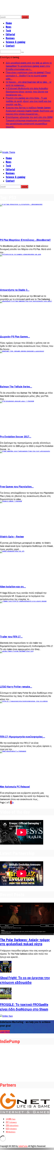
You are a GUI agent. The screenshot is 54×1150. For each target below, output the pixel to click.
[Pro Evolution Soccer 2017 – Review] (27, 416)
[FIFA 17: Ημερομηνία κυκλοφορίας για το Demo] (27, 716)
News (8, 27)
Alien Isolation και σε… (13, 586)
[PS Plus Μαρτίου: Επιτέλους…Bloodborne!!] (27, 219)
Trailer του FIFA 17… (11, 636)
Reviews (10, 38)
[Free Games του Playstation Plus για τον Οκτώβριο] (27, 466)
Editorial (10, 34)
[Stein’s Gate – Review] (27, 516)
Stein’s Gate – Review (12, 536)
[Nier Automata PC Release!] (27, 766)
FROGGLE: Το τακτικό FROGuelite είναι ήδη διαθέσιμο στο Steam (24, 1006)
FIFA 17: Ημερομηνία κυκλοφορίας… (22, 736)
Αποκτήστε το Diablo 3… (14, 290)
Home (9, 23)
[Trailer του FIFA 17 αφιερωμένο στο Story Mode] (27, 616)
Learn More (5, 1031)
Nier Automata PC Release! (15, 786)
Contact (10, 46)
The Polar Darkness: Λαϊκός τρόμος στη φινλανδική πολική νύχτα (25, 942)
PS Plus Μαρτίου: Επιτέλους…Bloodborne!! (25, 240)
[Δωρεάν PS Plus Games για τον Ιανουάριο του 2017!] (27, 316)
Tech (8, 30)
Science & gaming (15, 42)
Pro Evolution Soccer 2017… (15, 436)
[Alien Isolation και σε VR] (27, 566)
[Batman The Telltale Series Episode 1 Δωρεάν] (27, 366)
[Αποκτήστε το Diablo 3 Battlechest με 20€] (27, 269)
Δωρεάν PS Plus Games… (15, 336)
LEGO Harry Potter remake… (16, 686)
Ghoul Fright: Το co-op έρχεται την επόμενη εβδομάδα (25, 980)
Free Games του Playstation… (17, 486)
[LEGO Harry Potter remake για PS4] (27, 666)
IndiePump (23, 1146)
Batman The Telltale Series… (16, 386)
